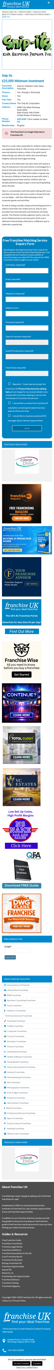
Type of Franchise (18, 336)
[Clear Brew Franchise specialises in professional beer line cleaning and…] (27, 465)
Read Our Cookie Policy (27, 1367)
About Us (7, 1300)
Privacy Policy (19, 1300)
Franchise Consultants (12, 1243)
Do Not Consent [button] (21, 1363)
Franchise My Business (12, 1260)
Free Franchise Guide (11, 1240)
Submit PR (6, 1269)
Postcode (15, 322)
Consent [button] (37, 1363)
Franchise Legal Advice (12, 1246)
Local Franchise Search (12, 1256)
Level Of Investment (19, 351)
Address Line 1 (12, 308)
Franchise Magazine (11, 1286)
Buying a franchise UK (12, 1263)
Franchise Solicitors (11, 1279)
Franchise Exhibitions (11, 1250)
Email (13, 279)
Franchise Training (10, 1283)
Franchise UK (9, 12)
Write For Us (8, 1273)
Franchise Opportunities (13, 1266)
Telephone (15, 293)
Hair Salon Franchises (37, 14)
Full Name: (15, 265)
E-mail (8, 946)
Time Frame (16, 367)
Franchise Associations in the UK (17, 1253)
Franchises (25, 12)
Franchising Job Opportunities (15, 1276)
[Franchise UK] (16, 4)
